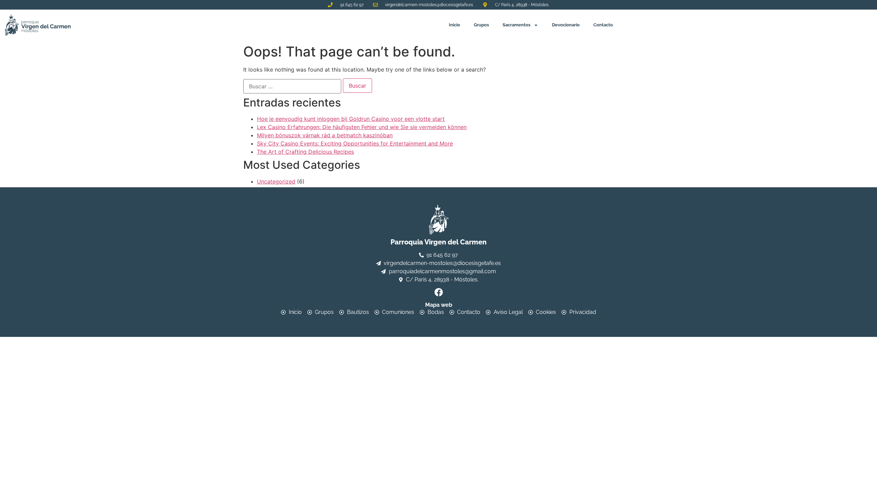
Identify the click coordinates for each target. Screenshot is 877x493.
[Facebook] (438, 292)
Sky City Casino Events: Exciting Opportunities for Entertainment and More (355, 143)
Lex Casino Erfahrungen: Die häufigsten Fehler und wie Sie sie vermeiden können (362, 127)
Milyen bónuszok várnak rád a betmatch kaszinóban (325, 135)
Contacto (603, 24)
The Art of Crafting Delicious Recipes (305, 151)
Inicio (454, 24)
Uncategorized (276, 181)
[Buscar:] (292, 86)
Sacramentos (516, 24)
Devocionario (566, 24)
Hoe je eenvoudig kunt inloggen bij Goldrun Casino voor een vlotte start (351, 118)
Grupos (481, 24)
